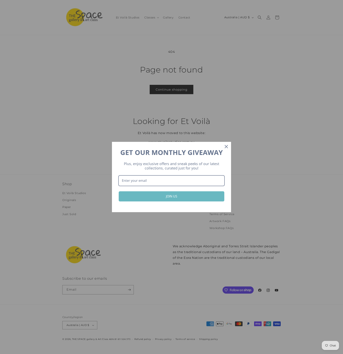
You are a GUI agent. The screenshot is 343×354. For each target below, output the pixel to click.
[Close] (226, 146)
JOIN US (171, 196)
